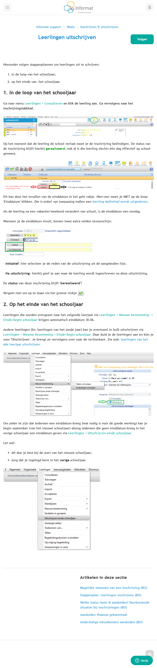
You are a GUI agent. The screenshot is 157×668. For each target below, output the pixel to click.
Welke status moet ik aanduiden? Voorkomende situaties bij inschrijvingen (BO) (114, 605)
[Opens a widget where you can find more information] (141, 661)
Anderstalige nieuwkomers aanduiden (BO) (111, 622)
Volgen (142, 39)
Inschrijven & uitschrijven (99, 27)
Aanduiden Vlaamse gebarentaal (103, 615)
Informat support (48, 27)
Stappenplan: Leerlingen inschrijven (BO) (110, 595)
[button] (7, 7)
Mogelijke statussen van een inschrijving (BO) (113, 588)
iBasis (71, 27)
